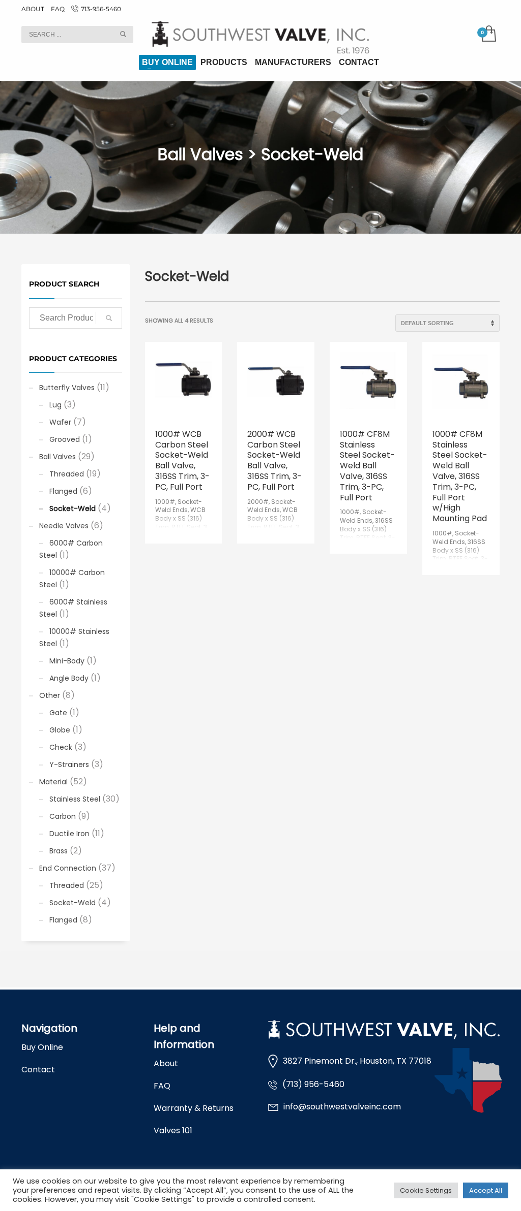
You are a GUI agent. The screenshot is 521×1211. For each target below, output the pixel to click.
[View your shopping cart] (488, 34)
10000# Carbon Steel (72, 578)
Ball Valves (57, 457)
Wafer (60, 422)
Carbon (62, 816)
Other (49, 695)
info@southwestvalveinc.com (342, 1106)
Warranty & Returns (194, 1108)
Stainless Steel (74, 799)
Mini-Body (66, 661)
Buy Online (42, 1047)
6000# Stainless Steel (73, 608)
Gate (58, 713)
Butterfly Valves (67, 388)
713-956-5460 (101, 9)
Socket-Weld (72, 508)
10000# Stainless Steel (74, 637)
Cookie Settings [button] (426, 1190)
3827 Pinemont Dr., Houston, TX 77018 (357, 1061)
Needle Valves (64, 526)
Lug (55, 405)
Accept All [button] (485, 1190)
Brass (58, 851)
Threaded (66, 474)
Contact (38, 1069)
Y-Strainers (69, 764)
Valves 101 (173, 1130)
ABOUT (32, 9)
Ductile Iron (69, 833)
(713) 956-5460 (313, 1084)
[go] (123, 34)
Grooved (64, 439)
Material (53, 782)
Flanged (63, 491)
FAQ (58, 9)
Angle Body (69, 678)
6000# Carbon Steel (71, 549)
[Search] (109, 318)
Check (60, 747)
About (166, 1063)
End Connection (67, 868)
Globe (59, 730)
